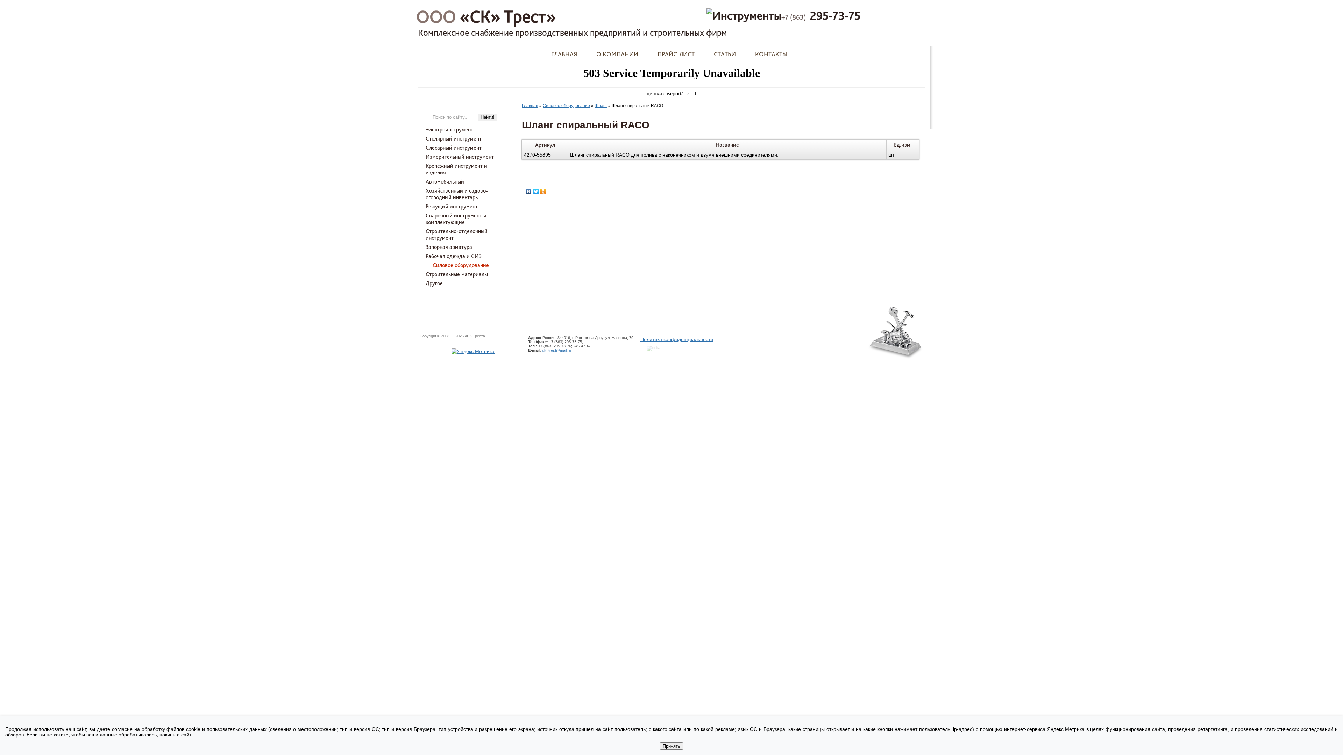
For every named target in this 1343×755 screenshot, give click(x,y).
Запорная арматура (449, 247)
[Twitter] (536, 191)
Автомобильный (445, 181)
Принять (671, 746)
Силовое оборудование (461, 265)
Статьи (725, 54)
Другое (434, 283)
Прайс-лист (676, 54)
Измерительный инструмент (460, 156)
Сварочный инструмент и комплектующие (456, 218)
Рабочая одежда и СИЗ (454, 256)
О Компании (617, 54)
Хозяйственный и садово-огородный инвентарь (457, 194)
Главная (564, 54)
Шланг (601, 105)
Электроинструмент (449, 129)
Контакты (771, 54)
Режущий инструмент (452, 206)
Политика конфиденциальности (676, 339)
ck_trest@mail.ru (556, 350)
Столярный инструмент (454, 138)
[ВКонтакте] (528, 191)
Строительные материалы (457, 274)
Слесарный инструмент (454, 147)
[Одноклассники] (543, 191)
